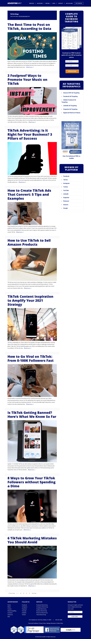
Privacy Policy (42, 623)
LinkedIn (65, 194)
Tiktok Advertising (41, 614)
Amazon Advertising (41, 611)
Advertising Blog (12, 611)
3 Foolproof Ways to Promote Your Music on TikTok (27, 79)
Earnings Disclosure (51, 623)
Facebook (66, 176)
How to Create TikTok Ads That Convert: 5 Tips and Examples (29, 194)
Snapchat (66, 197)
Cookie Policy (60, 623)
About (9, 607)
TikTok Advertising (23, 16)
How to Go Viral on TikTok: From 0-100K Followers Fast (31, 358)
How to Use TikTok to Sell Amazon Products (29, 242)
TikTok (65, 180)
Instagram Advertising (42, 607)
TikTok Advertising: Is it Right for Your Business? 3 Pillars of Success (30, 134)
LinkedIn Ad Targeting (70, 105)
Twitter (65, 187)
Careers (10, 609)
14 (20, 593)
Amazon (65, 204)
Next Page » (34, 593)
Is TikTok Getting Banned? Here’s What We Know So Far (32, 414)
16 (26, 593)
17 (29, 593)
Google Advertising (41, 609)
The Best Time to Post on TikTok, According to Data (29, 26)
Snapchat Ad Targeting (70, 109)
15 (23, 593)
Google (65, 208)
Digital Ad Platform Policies (71, 113)
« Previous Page (11, 593)
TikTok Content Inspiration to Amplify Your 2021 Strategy (30, 300)
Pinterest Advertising (41, 612)
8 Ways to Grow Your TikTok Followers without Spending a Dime (31, 482)
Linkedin (24, 612)
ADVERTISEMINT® (15, 3)
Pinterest (66, 201)
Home (9, 605)
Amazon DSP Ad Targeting (71, 93)
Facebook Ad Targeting (70, 96)
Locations (10, 612)
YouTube (66, 190)
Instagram (66, 183)
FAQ (9, 616)
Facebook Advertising (42, 605)
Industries (10, 614)
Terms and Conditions (33, 623)
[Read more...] (29, 67)
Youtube (24, 611)
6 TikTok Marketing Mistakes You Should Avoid (32, 540)
